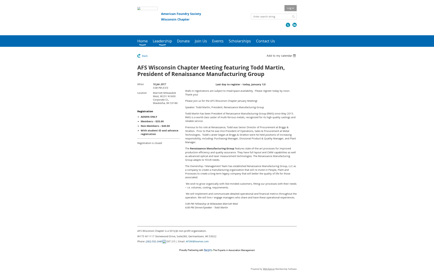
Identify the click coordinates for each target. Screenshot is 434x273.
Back (145, 55)
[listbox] (282, 56)
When (140, 84)
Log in (290, 8)
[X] (288, 25)
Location (142, 92)
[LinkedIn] (294, 25)
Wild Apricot (269, 269)
